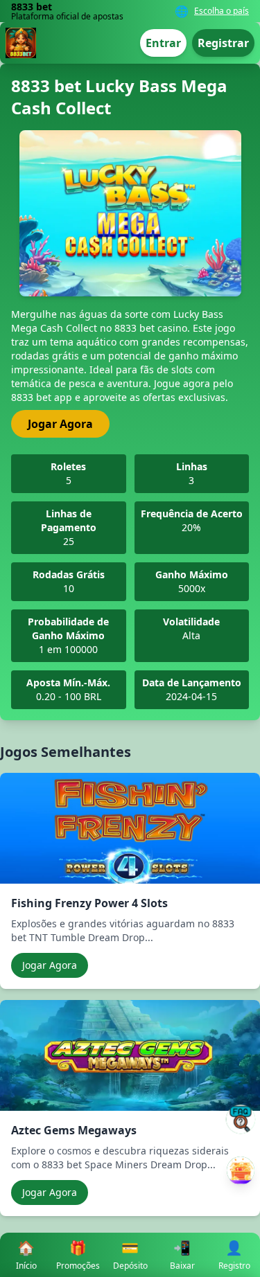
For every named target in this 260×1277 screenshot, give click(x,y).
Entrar (163, 43)
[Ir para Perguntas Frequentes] (240, 1119)
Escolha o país (221, 11)
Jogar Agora (60, 423)
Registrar (223, 43)
